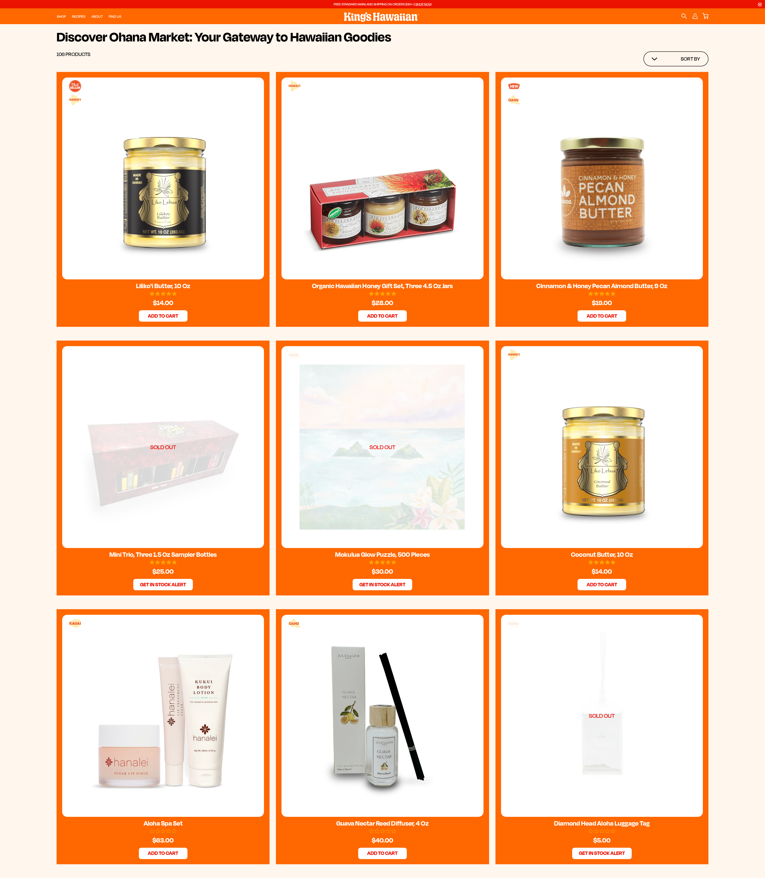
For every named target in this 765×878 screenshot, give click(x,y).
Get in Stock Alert (163, 584)
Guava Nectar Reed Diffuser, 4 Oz (382, 823)
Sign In (694, 16)
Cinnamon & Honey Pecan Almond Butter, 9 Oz (602, 285)
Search (683, 16)
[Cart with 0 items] (705, 16)
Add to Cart (163, 316)
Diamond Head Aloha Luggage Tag (602, 823)
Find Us (115, 16)
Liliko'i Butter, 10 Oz (163, 285)
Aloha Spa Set (163, 823)
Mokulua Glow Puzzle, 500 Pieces (382, 554)
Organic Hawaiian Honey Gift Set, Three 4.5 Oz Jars (382, 285)
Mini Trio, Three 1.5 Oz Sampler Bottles (163, 554)
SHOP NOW (423, 4)
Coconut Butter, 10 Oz (602, 554)
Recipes (78, 16)
